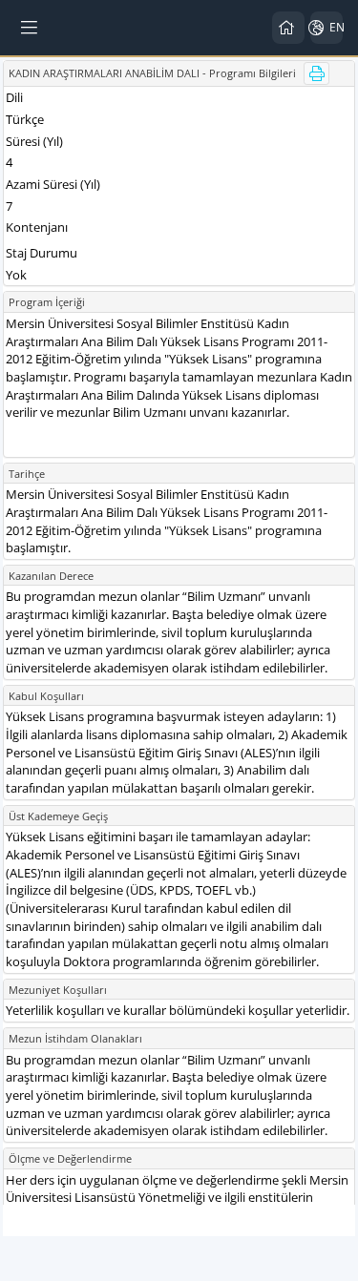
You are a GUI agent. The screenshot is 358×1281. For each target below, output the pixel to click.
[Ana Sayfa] (288, 27)
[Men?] (30, 27)
